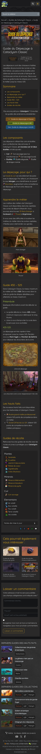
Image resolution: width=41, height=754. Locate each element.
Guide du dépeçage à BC (22, 123)
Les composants (13, 92)
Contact (33, 744)
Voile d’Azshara (14, 472)
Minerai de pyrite (14, 486)
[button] (20, 354)
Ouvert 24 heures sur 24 (18, 423)
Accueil (4, 20)
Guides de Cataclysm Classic (20, 20)
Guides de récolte (13, 105)
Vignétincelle (13, 469)
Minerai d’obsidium (15, 483)
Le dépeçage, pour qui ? (16, 94)
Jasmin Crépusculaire (16, 463)
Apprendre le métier (14, 97)
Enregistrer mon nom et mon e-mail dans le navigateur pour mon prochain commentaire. (20, 624)
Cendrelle (12, 457)
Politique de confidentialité (19, 744)
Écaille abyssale (22, 159)
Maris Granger (26, 211)
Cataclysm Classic (13, 59)
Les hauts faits (12, 103)
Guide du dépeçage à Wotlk (22, 127)
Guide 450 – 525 (13, 100)
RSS (7, 744)
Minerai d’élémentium (16, 480)
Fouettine (11, 460)
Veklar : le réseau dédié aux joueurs (22, 733)
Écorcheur (9, 184)
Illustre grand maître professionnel (22, 414)
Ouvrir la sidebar (9, 14)
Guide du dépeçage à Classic (22, 119)
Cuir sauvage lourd (28, 157)
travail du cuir (10, 176)
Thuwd (18, 214)
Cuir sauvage (18, 154)
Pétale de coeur (14, 466)
